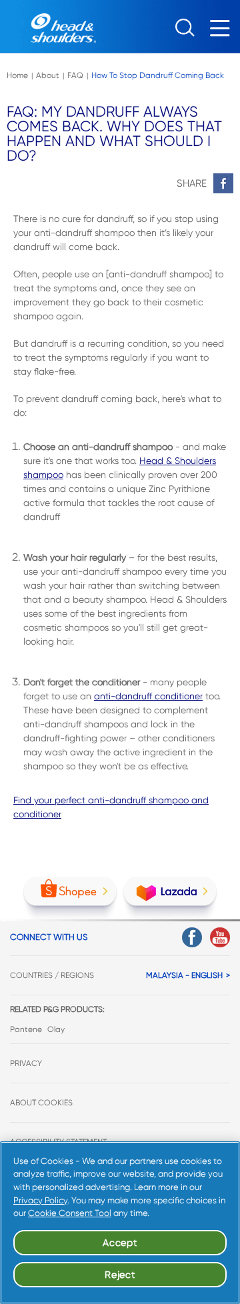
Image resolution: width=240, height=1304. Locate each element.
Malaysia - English (184, 975)
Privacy (26, 1063)
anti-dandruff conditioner (148, 696)
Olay (56, 1029)
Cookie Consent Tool (69, 1213)
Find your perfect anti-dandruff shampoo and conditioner (111, 807)
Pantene (26, 1029)
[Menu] (223, 31)
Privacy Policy (40, 1200)
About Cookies (41, 1102)
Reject (120, 1274)
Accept (120, 1242)
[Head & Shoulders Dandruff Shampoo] (48, 27)
